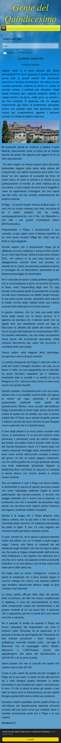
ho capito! (30, 739)
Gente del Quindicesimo (30, 12)
